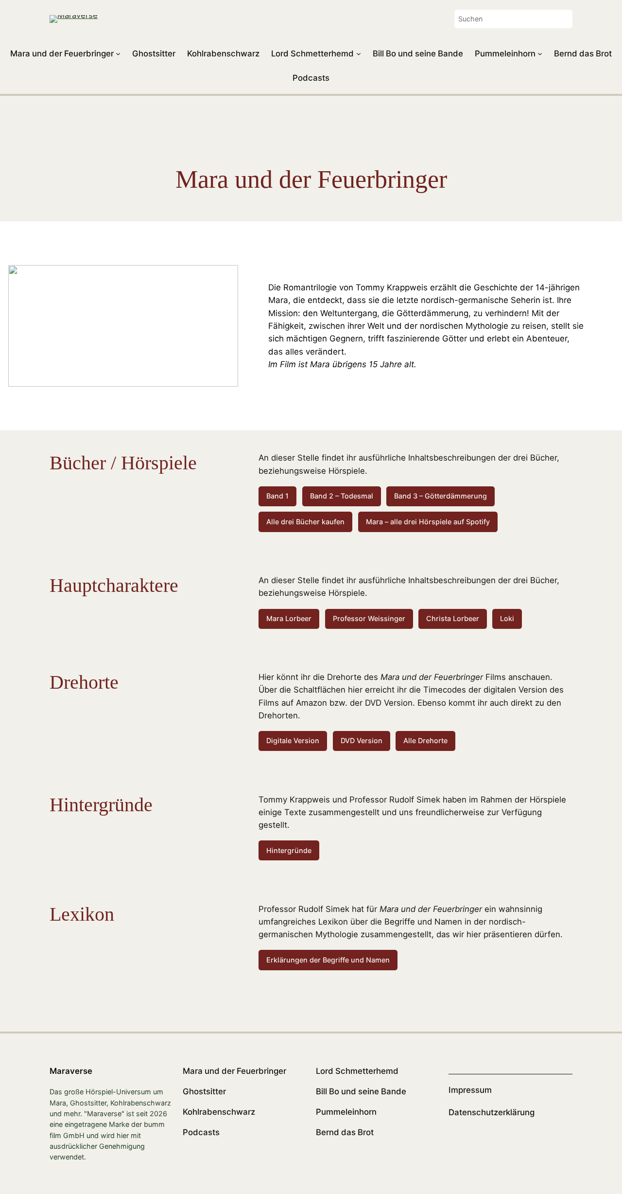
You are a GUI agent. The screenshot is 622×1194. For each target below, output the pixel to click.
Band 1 (277, 496)
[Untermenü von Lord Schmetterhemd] (358, 53)
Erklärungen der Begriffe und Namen (328, 960)
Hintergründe (288, 850)
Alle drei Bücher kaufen (305, 521)
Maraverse (71, 1071)
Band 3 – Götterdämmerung (440, 496)
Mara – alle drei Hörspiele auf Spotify (428, 521)
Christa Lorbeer (452, 618)
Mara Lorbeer (288, 618)
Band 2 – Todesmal (341, 496)
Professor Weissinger (369, 618)
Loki (507, 618)
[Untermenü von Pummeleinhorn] (539, 53)
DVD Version (361, 740)
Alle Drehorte (425, 740)
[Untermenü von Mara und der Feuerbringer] (118, 53)
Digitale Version (292, 740)
